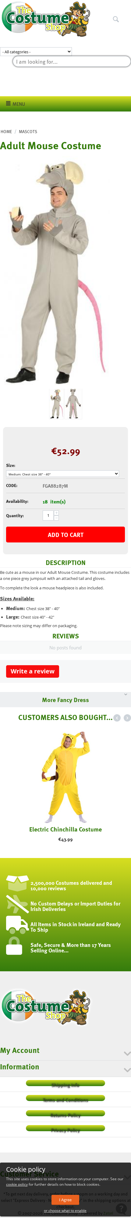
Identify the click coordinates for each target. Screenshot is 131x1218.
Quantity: (15, 515)
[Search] (126, 6)
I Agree (65, 1199)
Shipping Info (65, 1084)
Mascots (28, 131)
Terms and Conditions (65, 1098)
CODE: (11, 485)
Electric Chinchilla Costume (65, 829)
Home (6, 131)
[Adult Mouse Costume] (55, 272)
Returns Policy (65, 1114)
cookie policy (17, 1184)
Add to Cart (65, 534)
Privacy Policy (65, 1129)
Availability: (17, 501)
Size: (10, 465)
